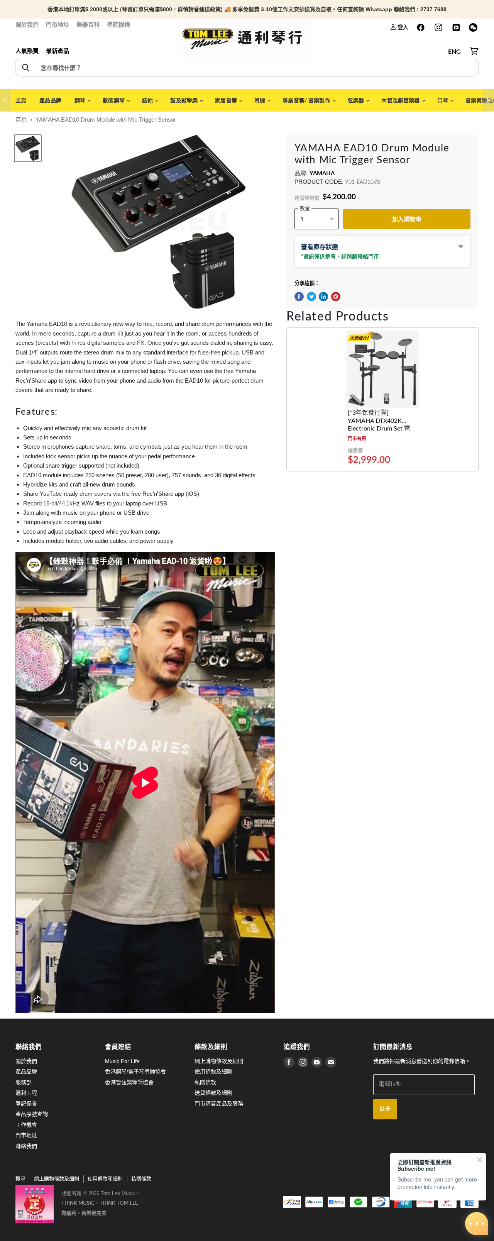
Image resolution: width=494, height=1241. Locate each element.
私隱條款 (205, 1082)
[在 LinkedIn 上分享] (323, 296)
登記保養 (26, 1103)
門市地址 (57, 24)
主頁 (20, 100)
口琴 (443, 100)
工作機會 (26, 1125)
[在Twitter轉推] (311, 296)
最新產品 (57, 50)
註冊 (385, 1109)
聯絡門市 (368, 256)
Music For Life (122, 1061)
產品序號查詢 (31, 1114)
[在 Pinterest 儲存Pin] (335, 296)
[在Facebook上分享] (299, 296)
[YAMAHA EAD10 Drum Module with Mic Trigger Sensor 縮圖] (28, 148)
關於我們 (27, 24)
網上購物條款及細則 (219, 1061)
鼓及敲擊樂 (184, 100)
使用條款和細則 (105, 1179)
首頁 (21, 119)
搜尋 (20, 1179)
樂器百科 (88, 24)
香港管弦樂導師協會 (129, 1082)
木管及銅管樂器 (401, 100)
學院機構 (118, 24)
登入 (402, 27)
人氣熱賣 (27, 50)
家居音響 (226, 100)
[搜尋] (25, 67)
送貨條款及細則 (213, 1093)
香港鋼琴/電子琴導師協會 (135, 1071)
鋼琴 (80, 100)
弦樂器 (356, 100)
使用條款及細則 (213, 1071)
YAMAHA (322, 173)
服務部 (23, 1082)
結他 (148, 100)
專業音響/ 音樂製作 (307, 100)
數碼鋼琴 (114, 100)
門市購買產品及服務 (219, 1103)
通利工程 (26, 1093)
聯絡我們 (26, 1146)
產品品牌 (50, 100)
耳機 (260, 100)
